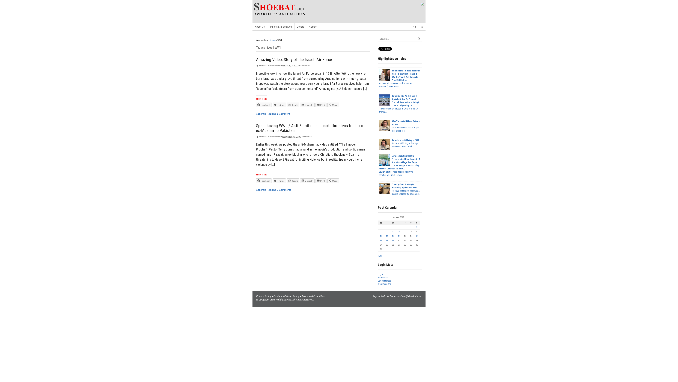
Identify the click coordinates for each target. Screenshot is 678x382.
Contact (313, 26)
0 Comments (284, 189)
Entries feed (383, 277)
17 (381, 240)
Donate (300, 26)
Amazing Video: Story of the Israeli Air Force (294, 59)
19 (393, 240)
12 (393, 236)
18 (387, 240)
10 (381, 236)
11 (387, 236)
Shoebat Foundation (269, 65)
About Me (260, 26)
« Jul (380, 256)
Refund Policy (291, 296)
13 (399, 236)
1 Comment (283, 113)
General (306, 65)
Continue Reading (266, 113)
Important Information (281, 26)
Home (273, 40)
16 (417, 236)
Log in (380, 274)
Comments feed (384, 281)
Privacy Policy (263, 296)
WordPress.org (384, 284)
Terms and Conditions (313, 296)
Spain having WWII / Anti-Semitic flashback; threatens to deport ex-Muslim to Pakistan (310, 128)
